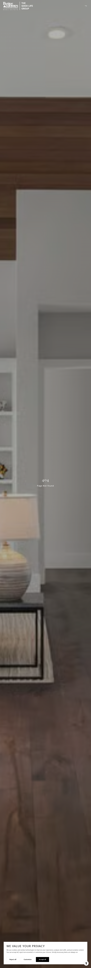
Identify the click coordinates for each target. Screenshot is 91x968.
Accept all (42, 959)
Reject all (12, 959)
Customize (28, 959)
